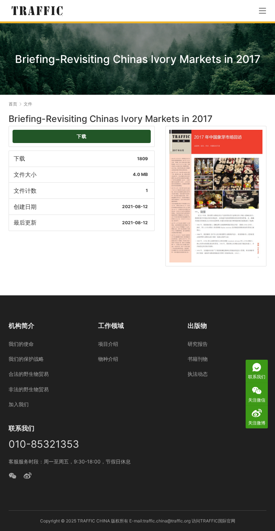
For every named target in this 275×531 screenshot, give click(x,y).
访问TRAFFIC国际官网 (213, 520)
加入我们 (19, 404)
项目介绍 (108, 344)
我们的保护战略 (26, 359)
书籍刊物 (198, 359)
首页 (13, 104)
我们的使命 (21, 344)
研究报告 (198, 344)
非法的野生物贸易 (29, 389)
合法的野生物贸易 (29, 374)
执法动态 (198, 374)
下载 (82, 136)
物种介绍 (108, 359)
